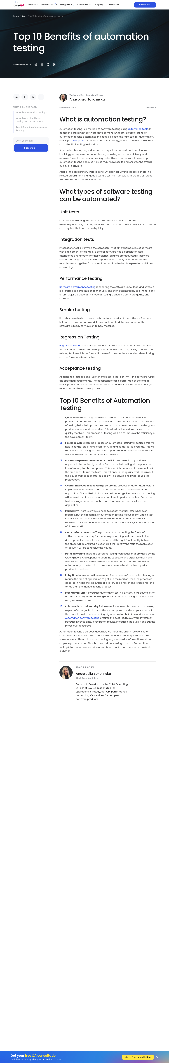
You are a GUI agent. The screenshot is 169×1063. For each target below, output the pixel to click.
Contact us (143, 4)
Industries (46, 4)
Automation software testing (82, 618)
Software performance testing (77, 287)
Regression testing (70, 345)
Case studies (82, 4)
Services (32, 4)
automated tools (138, 129)
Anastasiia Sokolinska (87, 99)
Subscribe (29, 147)
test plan (78, 140)
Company (98, 4)
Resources (114, 4)
